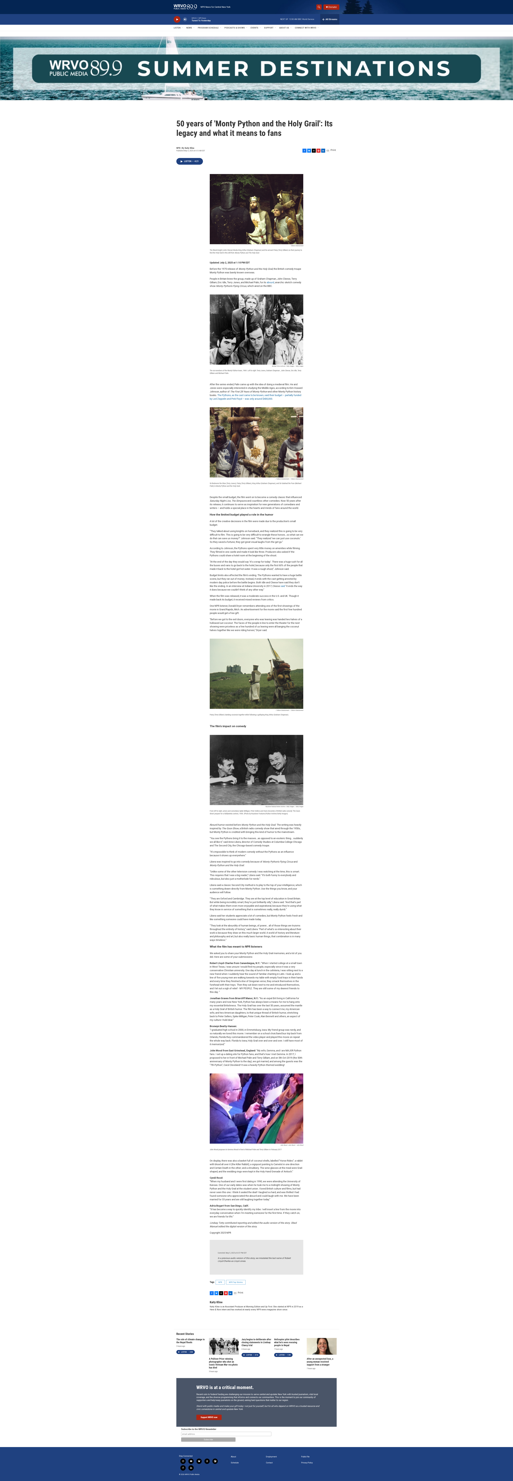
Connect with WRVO (305, 28)
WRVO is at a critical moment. (225, 1387)
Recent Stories (185, 1334)
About (233, 1457)
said (283, 586)
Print (333, 150)
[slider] (189, 19)
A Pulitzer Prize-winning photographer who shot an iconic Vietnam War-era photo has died (223, 1363)
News (189, 28)
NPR (220, 1282)
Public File (305, 1457)
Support (268, 28)
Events (254, 28)
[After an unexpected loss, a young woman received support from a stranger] (322, 1346)
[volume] (185, 19)
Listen (177, 28)
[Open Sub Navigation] (183, 28)
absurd (270, 282)
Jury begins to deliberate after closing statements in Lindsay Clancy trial (256, 1342)
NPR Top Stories (236, 1282)
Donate (332, 7)
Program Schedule (208, 28)
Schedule (235, 1463)
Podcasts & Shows (234, 28)
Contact (269, 1463)
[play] (177, 19)
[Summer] (256, 68)
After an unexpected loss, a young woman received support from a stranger (320, 1361)
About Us (284, 28)
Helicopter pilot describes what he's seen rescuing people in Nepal (287, 1342)
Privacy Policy (307, 1463)
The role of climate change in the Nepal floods (190, 1341)
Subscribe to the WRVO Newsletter (198, 1429)
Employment (271, 1457)
